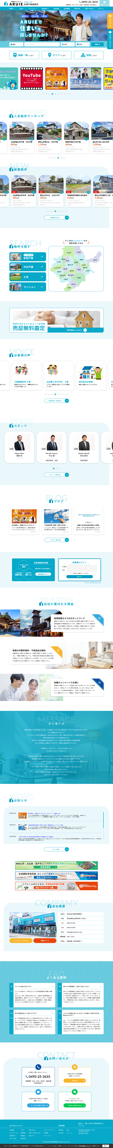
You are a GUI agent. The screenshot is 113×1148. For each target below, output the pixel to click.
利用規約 (46, 1133)
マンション (32, 8)
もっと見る (56, 849)
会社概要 (67, 8)
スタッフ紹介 (12, 1138)
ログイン (101, 8)
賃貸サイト (45, 940)
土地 (20, 8)
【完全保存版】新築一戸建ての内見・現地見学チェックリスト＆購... (45, 825)
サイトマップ (47, 1135)
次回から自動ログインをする (80, 573)
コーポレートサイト (20, 940)
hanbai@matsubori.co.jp (74, 932)
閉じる (105, 1146)
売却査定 (56, 8)
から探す (26, 55)
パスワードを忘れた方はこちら (93, 582)
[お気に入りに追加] (4, 139)
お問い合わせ (89, 8)
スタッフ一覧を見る (55, 475)
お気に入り (104, 5)
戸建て (11, 8)
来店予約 (77, 8)
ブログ (22, 1130)
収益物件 (44, 8)
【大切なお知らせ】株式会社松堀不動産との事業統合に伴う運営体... (36, 837)
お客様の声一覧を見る (55, 401)
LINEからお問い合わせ (75, 1105)
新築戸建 (61, 1130)
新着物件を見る (55, 218)
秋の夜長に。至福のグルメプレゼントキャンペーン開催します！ (44, 813)
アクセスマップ (13, 1133)
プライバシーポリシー (49, 1130)
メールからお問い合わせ (38, 1105)
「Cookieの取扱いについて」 (84, 1146)
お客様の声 (12, 1135)
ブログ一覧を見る (56, 540)
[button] (43, 94)
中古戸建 (61, 1133)
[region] (56, 826)
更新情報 (23, 1133)
